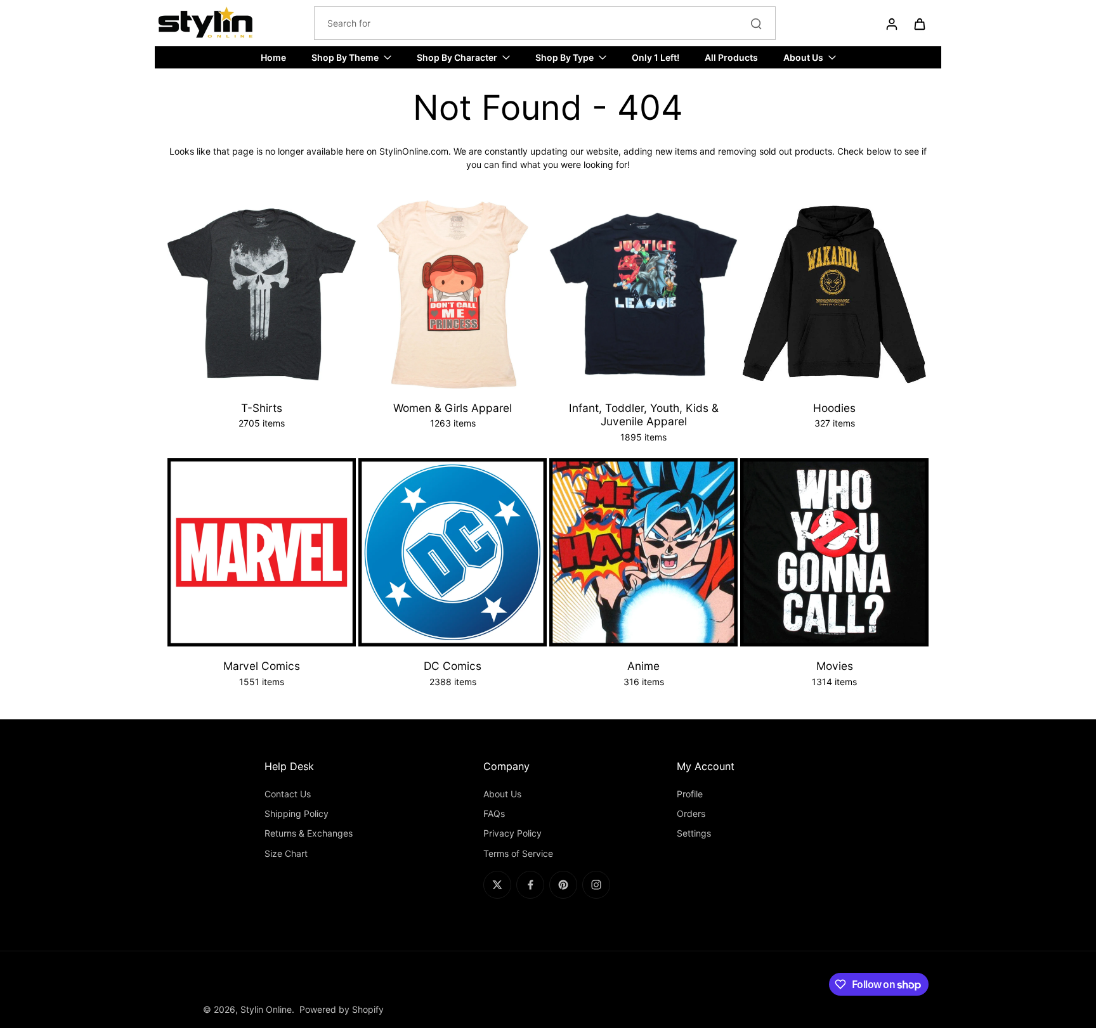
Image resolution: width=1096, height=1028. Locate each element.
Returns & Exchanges (308, 833)
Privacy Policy (512, 833)
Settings (694, 833)
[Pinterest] (563, 885)
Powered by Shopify (341, 1009)
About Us (502, 793)
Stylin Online (266, 1009)
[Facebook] (530, 885)
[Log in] (891, 23)
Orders (691, 813)
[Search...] (756, 23)
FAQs (494, 813)
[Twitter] (497, 885)
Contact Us (287, 793)
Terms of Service (518, 853)
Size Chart (286, 853)
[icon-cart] (919, 23)
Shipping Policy (296, 813)
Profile (690, 793)
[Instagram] (596, 885)
